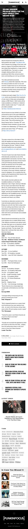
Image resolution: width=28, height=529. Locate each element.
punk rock (6, 453)
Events (11, 523)
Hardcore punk (5, 438)
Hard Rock (13, 439)
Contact (17, 523)
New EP (12, 445)
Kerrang (6, 81)
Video (9, 337)
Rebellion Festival (14, 452)
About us (22, 523)
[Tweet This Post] (10, 40)
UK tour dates (8, 462)
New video (15, 448)
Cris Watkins (14, 34)
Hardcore (19, 436)
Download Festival (6, 436)
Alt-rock (3, 431)
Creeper (18, 434)
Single (17, 455)
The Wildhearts (5, 457)
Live (14, 523)
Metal (17, 443)
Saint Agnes (13, 455)
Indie (3, 441)
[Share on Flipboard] (14, 40)
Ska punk (21, 455)
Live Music (12, 441)
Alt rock (4, 434)
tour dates (12, 457)
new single (12, 336)
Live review (19, 441)
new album (5, 446)
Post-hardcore (4, 450)
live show (5, 443)
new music (17, 446)
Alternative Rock (18, 432)
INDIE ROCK (7, 441)
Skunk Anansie (20, 336)
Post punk (11, 450)
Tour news (4, 337)
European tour (13, 436)
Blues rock (9, 434)
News (5, 523)
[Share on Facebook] (7, 40)
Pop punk (21, 448)
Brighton (14, 434)
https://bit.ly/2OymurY (9, 130)
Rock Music (7, 455)
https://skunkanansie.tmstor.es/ (12, 109)
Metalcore (23, 443)
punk (16, 450)
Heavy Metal (20, 438)
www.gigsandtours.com (9, 149)
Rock (3, 455)
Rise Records (21, 452)
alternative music (9, 431)
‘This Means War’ (20, 62)
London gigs (12, 443)
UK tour (4, 460)
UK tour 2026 (12, 459)
